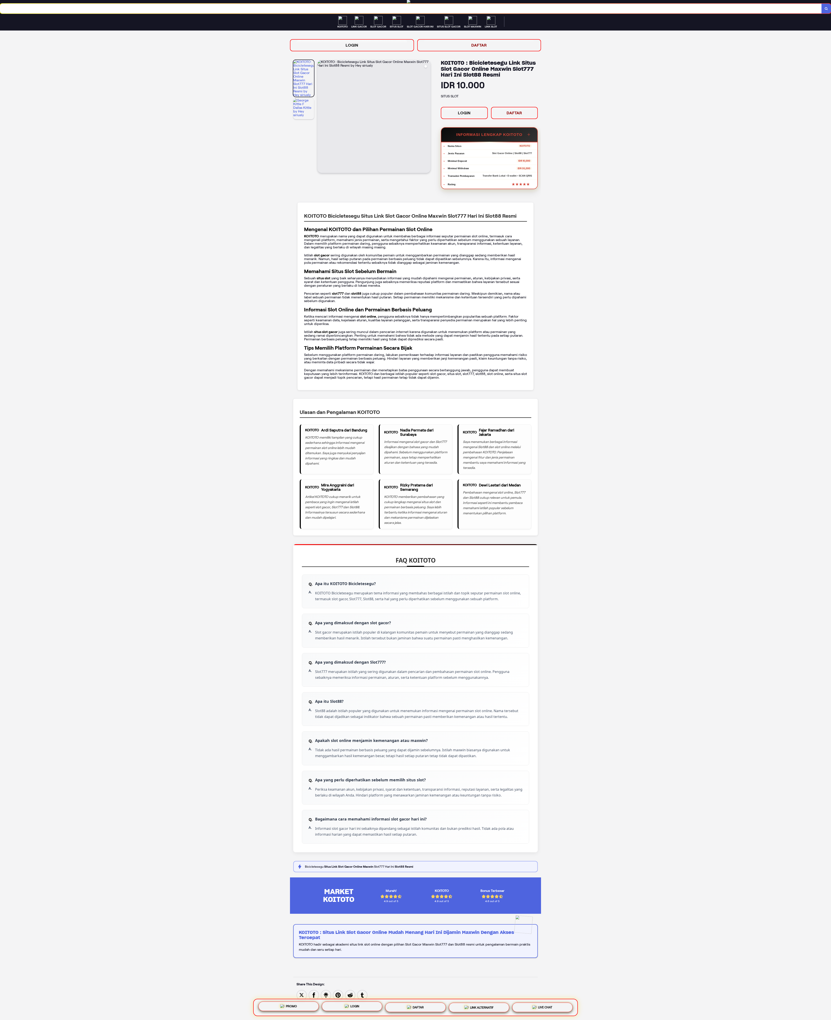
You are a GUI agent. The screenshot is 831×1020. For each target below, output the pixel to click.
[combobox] (411, 8)
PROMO (291, 1006)
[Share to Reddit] (350, 995)
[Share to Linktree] (326, 995)
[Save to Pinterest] (338, 995)
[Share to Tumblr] (362, 995)
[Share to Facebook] (314, 995)
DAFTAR (479, 45)
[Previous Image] (320, 117)
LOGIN (352, 45)
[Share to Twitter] (301, 995)
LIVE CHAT (545, 1007)
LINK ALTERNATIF (482, 1006)
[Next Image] (427, 117)
